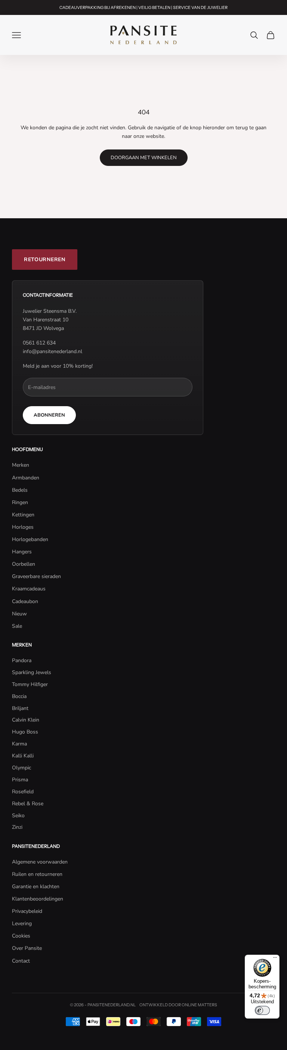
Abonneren (49, 415)
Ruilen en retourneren (37, 874)
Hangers (22, 551)
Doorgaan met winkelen (144, 157)
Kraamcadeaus (29, 588)
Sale (17, 626)
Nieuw (19, 613)
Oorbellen (23, 564)
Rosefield (23, 791)
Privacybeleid (27, 911)
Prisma (20, 779)
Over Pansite (27, 948)
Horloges (23, 527)
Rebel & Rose (27, 803)
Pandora (21, 660)
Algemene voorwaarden (40, 861)
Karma (19, 743)
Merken (20, 465)
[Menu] (275, 959)
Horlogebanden (30, 539)
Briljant (20, 708)
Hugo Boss (25, 731)
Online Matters (199, 1004)
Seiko (18, 815)
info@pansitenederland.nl (52, 351)
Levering (22, 923)
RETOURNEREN (44, 259)
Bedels (20, 490)
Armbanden (25, 477)
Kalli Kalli (23, 755)
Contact (21, 960)
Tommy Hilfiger (30, 684)
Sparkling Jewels (31, 672)
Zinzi (17, 827)
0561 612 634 (39, 342)
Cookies (21, 935)
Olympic (21, 767)
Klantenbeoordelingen (37, 898)
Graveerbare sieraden (36, 576)
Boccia (19, 696)
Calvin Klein (25, 719)
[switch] (262, 1010)
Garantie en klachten (35, 886)
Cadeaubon (25, 601)
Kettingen (23, 514)
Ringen (20, 502)
